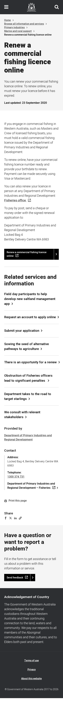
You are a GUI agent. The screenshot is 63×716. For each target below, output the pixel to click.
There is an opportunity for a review (30, 362)
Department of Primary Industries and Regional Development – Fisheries (31, 486)
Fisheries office (15, 200)
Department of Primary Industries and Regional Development (28, 437)
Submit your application (21, 330)
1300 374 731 (15, 477)
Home (7, 20)
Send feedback (15, 577)
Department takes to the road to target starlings (27, 396)
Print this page (17, 501)
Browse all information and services (24, 24)
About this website (31, 678)
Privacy (31, 669)
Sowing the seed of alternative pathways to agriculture (26, 346)
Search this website (57, 7)
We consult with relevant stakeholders (22, 415)
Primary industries (14, 27)
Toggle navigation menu (6, 7)
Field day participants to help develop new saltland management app (29, 299)
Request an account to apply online (30, 317)
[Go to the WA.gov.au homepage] (31, 7)
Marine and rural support (18, 31)
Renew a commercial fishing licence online (27, 254)
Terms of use (31, 660)
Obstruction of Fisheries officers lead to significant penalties (28, 378)
